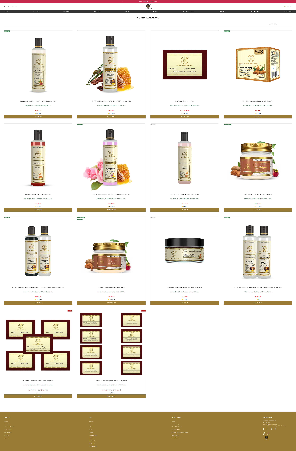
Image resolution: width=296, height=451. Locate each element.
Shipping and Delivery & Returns (180, 432)
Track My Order (176, 429)
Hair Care (66, 11)
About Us (6, 421)
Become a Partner (8, 429)
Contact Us (6, 438)
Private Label (288, 11)
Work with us (7, 424)
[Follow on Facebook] (4, 6)
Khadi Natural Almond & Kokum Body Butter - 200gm (111, 287)
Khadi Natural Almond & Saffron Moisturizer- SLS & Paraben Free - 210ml (38, 101)
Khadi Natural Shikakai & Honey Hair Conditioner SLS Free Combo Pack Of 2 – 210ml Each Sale (258, 287)
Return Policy (175, 435)
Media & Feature (176, 438)
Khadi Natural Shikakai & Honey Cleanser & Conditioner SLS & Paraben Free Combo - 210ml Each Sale (38, 287)
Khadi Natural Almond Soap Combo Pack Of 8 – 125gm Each (111, 380)
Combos (155, 11)
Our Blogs (6, 435)
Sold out (185, 210)
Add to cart (38, 116)
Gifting (6, 11)
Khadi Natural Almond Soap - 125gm (184, 101)
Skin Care (36, 11)
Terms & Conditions (177, 426)
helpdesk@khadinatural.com (270, 424)
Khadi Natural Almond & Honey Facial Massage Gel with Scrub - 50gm (184, 287)
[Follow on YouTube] (16, 6)
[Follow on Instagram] (12, 6)
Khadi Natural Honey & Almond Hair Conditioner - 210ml (185, 194)
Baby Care (222, 11)
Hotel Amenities (8, 432)
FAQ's (173, 421)
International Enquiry (9, 426)
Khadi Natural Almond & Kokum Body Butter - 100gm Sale (258, 194)
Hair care (91, 424)
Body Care (97, 11)
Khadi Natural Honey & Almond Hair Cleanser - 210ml (38, 194)
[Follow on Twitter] (8, 6)
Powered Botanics (189, 11)
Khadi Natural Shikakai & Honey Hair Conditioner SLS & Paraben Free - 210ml (111, 101)
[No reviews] (258, 299)
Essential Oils (254, 11)
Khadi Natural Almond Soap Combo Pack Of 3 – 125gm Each (258, 101)
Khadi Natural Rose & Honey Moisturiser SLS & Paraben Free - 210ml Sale (111, 194)
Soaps (127, 11)
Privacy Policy (175, 424)
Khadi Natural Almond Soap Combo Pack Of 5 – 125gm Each (38, 380)
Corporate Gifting (93, 446)
